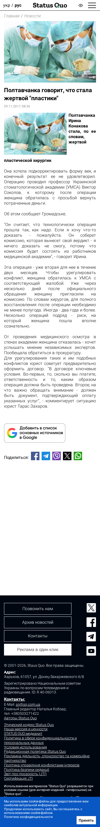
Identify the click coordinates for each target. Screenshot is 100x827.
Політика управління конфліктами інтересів (41, 765)
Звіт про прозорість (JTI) (25, 774)
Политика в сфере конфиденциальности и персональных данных (40, 740)
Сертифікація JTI (18, 778)
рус (18, 5)
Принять (86, 820)
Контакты (14, 699)
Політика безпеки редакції (26, 769)
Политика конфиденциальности (28, 817)
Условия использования (25, 747)
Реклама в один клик (37, 649)
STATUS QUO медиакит (23, 733)
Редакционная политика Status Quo (35, 751)
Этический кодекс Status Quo (29, 725)
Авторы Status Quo (20, 718)
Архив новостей (37, 622)
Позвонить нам (37, 608)
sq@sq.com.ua (28, 704)
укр (6, 5)
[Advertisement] (50, 519)
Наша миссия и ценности (25, 729)
